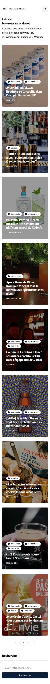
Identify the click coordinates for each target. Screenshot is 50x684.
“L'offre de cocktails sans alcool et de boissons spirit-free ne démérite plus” (24, 157)
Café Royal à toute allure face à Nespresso (22, 556)
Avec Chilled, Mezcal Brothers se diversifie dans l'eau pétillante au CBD (24, 91)
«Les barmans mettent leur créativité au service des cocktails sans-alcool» (24, 488)
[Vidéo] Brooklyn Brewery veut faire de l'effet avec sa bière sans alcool (24, 422)
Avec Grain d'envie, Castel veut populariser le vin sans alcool (24, 620)
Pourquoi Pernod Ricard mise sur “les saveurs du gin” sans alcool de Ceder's (24, 224)
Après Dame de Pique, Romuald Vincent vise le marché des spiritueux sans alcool (25, 288)
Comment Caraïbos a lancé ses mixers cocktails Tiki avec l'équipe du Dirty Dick (24, 356)
